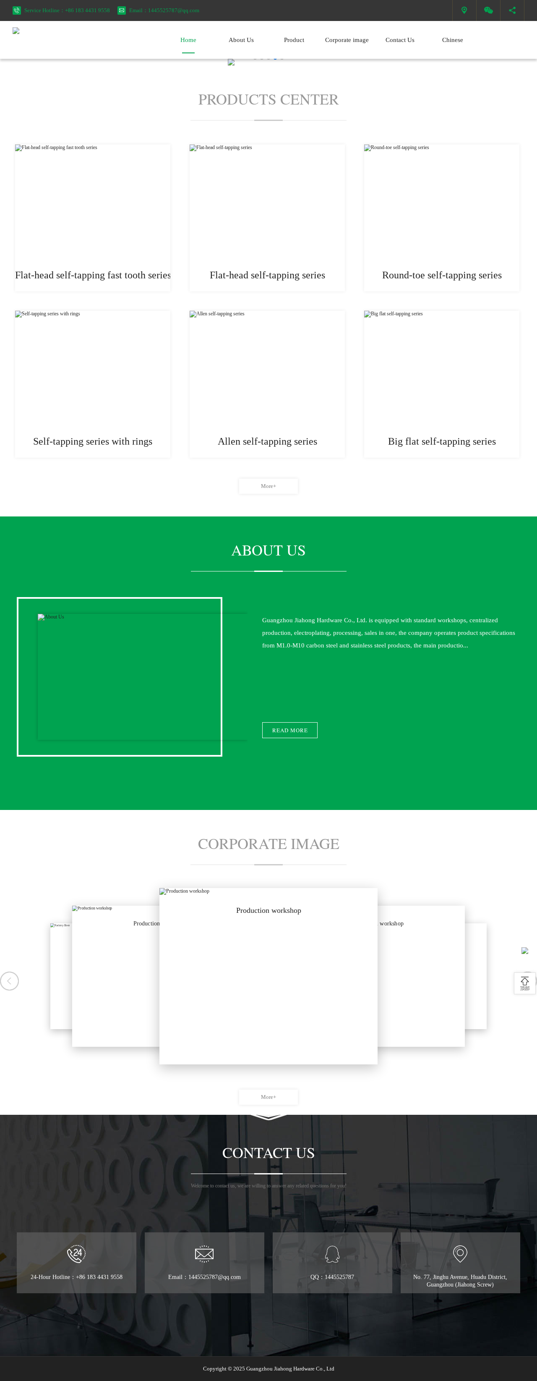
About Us (241, 40)
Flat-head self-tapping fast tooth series (93, 275)
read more (290, 730)
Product (294, 40)
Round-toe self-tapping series (442, 275)
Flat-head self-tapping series (267, 275)
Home (188, 40)
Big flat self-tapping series (442, 441)
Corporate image (347, 40)
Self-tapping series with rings (92, 441)
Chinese (452, 40)
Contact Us (400, 40)
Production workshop (268, 910)
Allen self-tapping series (267, 441)
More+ (268, 486)
